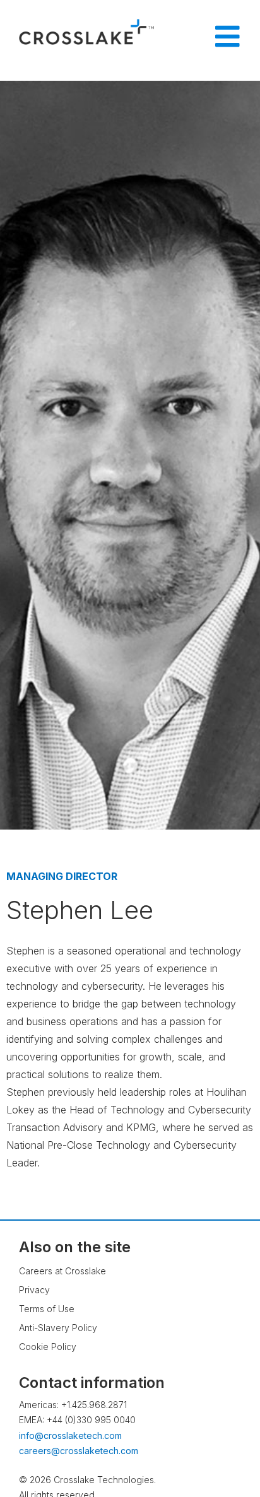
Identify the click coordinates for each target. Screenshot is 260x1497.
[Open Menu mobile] (227, 36)
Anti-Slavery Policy (58, 1327)
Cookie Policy (47, 1346)
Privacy (34, 1289)
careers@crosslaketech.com (78, 1450)
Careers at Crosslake (62, 1270)
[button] (225, 1449)
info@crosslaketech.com (70, 1435)
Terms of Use (46, 1308)
